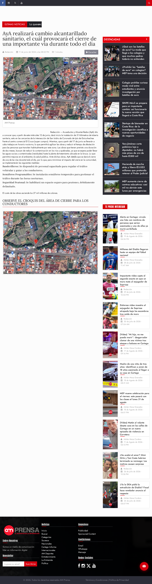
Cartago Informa (49, 546)
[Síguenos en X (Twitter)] (15, 3)
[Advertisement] (96, 15)
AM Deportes (47, 553)
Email (80, 545)
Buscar (45, 533)
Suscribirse (31, 563)
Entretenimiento (49, 556)
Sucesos (45, 540)
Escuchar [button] (92, 52)
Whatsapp (82, 548)
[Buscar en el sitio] (149, 3)
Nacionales (47, 543)
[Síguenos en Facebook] (2, 3)
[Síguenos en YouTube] (21, 3)
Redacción (9, 52)
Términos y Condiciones (96, 579)
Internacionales (48, 550)
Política (45, 563)
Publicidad (83, 530)
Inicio (44, 530)
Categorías (46, 537)
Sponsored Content (87, 533)
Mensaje (82, 552)
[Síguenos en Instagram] (8, 3)
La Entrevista (47, 560)
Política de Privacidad (119, 579)
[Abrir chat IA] (144, 566)
